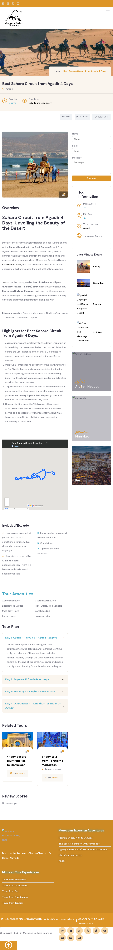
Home (57, 71)
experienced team (11, 264)
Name (75, 133)
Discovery (46, 102)
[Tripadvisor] (62, 930)
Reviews (83, 117)
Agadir (86, 228)
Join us (6, 282)
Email (75, 145)
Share (67, 117)
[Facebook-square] (70, 930)
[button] (63, 163)
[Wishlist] (28, 736)
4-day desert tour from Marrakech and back (99, 266)
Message (77, 157)
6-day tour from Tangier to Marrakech (52, 761)
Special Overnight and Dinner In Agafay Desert (99, 304)
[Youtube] (104, 930)
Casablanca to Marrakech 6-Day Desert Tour (99, 283)
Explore (19, 773)
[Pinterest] (87, 930)
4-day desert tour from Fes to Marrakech (16, 761)
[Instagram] (79, 930)
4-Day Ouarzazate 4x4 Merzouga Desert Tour (99, 332)
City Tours (34, 102)
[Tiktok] (96, 930)
